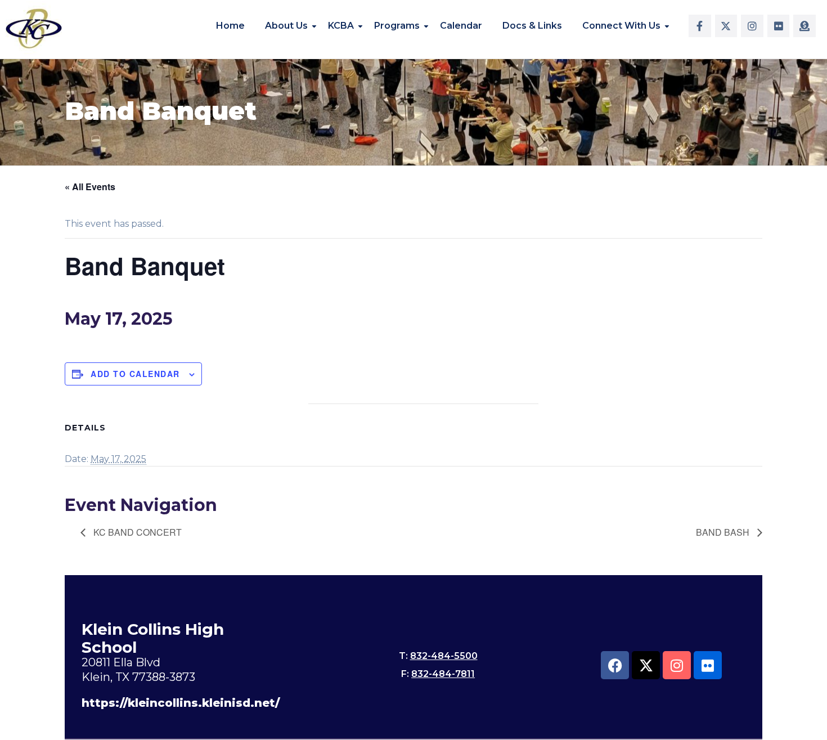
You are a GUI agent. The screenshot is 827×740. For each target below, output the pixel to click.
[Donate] (804, 26)
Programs (397, 25)
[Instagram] (752, 26)
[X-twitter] (726, 26)
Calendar (461, 25)
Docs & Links (532, 25)
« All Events (90, 186)
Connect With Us (621, 25)
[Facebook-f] (700, 26)
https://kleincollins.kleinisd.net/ (181, 703)
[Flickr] (778, 26)
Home (230, 25)
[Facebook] (615, 665)
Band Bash (724, 532)
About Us (286, 25)
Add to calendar (135, 373)
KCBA (341, 25)
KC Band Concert (136, 532)
